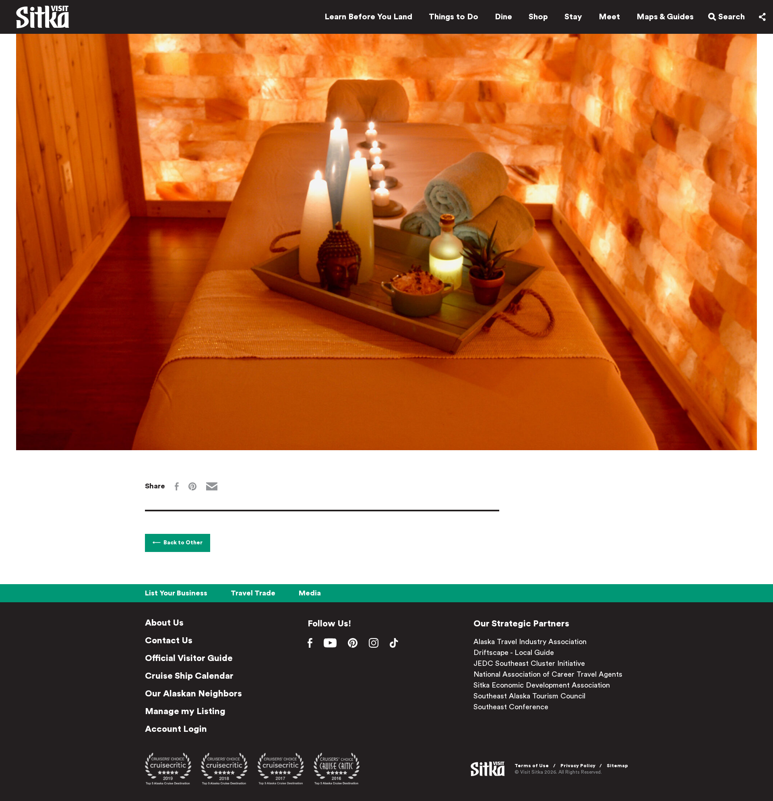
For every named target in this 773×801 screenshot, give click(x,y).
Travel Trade (253, 593)
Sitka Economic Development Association (541, 685)
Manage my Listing (185, 711)
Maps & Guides (665, 17)
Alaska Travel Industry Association (530, 641)
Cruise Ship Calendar (189, 675)
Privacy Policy (577, 765)
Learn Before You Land (368, 17)
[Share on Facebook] (177, 486)
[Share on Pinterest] (192, 486)
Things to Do (453, 17)
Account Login (176, 729)
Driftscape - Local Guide (513, 652)
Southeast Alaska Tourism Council (529, 696)
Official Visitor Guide (189, 658)
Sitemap (617, 765)
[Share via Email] (211, 486)
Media (310, 593)
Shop (538, 17)
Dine (503, 17)
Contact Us (168, 640)
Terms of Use (532, 765)
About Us (164, 622)
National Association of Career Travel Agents (547, 674)
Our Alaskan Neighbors (193, 693)
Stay (573, 17)
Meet (609, 17)
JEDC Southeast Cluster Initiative (529, 663)
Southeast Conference (510, 706)
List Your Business (176, 593)
